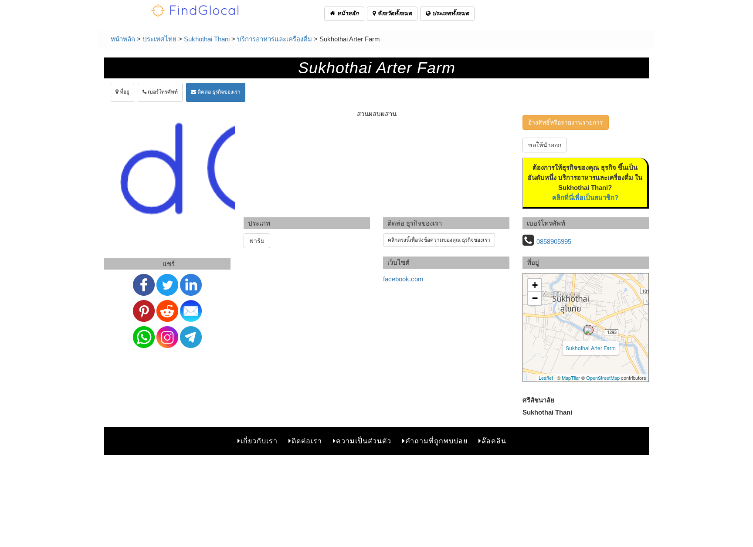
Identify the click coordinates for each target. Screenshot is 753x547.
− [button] (535, 298)
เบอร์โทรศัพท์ (162, 92)
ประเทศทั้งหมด (450, 13)
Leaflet (546, 377)
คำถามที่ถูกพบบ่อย (436, 441)
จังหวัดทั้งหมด (394, 13)
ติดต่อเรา (307, 441)
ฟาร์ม (257, 240)
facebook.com (403, 279)
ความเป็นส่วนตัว (363, 441)
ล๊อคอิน (494, 441)
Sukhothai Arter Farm (591, 347)
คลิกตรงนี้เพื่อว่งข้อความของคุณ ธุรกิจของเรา (439, 240)
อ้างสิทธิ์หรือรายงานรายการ (565, 122)
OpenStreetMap (603, 377)
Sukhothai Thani (207, 39)
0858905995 (553, 241)
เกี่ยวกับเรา (259, 441)
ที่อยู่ (124, 92)
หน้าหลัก (347, 13)
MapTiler (571, 377)
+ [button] (535, 285)
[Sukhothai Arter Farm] (588, 330)
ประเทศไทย (159, 39)
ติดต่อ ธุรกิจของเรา (218, 92)
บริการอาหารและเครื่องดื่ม (274, 39)
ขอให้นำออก (544, 145)
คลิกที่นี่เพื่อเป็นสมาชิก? (585, 197)
